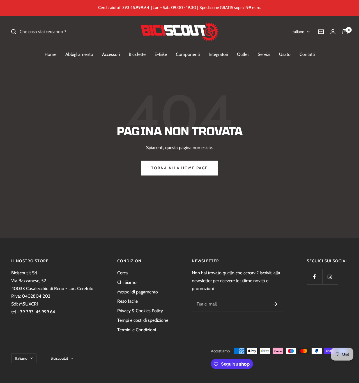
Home (50, 54)
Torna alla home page (179, 167)
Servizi (264, 54)
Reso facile (127, 301)
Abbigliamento (79, 54)
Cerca (122, 272)
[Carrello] (345, 31)
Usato (285, 54)
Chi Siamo (127, 282)
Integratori (218, 54)
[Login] (332, 31)
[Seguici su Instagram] (330, 276)
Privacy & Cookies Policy (140, 310)
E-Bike (161, 54)
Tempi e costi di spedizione (142, 320)
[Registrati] (275, 304)
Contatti (307, 54)
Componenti (188, 54)
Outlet (243, 54)
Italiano (297, 31)
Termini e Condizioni (136, 329)
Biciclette (137, 54)
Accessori (111, 54)
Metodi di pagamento (137, 292)
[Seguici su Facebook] (314, 276)
